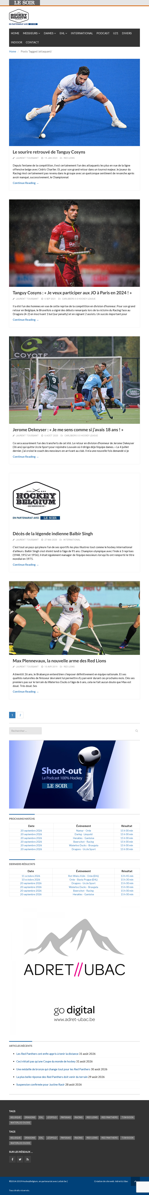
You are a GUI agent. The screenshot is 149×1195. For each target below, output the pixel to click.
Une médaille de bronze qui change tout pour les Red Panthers (53, 1069)
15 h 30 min (127, 879)
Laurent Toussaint (27, 158)
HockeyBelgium (30, 1181)
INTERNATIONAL (71, 539)
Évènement (83, 826)
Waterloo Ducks (20, 1122)
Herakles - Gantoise (83, 838)
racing (78, 1117)
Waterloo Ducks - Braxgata (83, 845)
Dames (48, 33)
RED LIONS (69, 158)
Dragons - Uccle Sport (84, 849)
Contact (32, 42)
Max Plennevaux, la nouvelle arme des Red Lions (59, 660)
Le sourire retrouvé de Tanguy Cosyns (49, 152)
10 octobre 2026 (31, 879)
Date (31, 826)
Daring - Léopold (83, 834)
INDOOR (16, 42)
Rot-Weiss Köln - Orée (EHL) (83, 875)
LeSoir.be (62, 1181)
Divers (127, 33)
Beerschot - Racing (83, 841)
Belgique (16, 1117)
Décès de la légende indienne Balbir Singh (53, 533)
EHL (62, 33)
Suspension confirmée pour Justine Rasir (40, 1084)
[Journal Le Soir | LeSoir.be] (24, 2)
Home (15, 33)
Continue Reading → (26, 182)
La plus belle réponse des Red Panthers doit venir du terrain (52, 1076)
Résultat (126, 826)
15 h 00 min (126, 830)
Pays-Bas (66, 1117)
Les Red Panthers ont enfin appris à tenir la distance (47, 1053)
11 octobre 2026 (31, 875)
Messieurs (30, 33)
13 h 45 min (127, 875)
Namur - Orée (83, 830)
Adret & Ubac (121, 1181)
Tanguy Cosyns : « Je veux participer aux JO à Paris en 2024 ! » (72, 292)
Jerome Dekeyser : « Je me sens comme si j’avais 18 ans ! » (68, 429)
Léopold (52, 1117)
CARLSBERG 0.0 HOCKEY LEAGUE (79, 299)
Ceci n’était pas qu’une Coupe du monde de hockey (46, 1061)
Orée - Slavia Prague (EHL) (83, 879)
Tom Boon (127, 1117)
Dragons (30, 1117)
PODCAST (103, 33)
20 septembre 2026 (31, 830)
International (82, 33)
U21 (115, 33)
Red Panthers (109, 1117)
